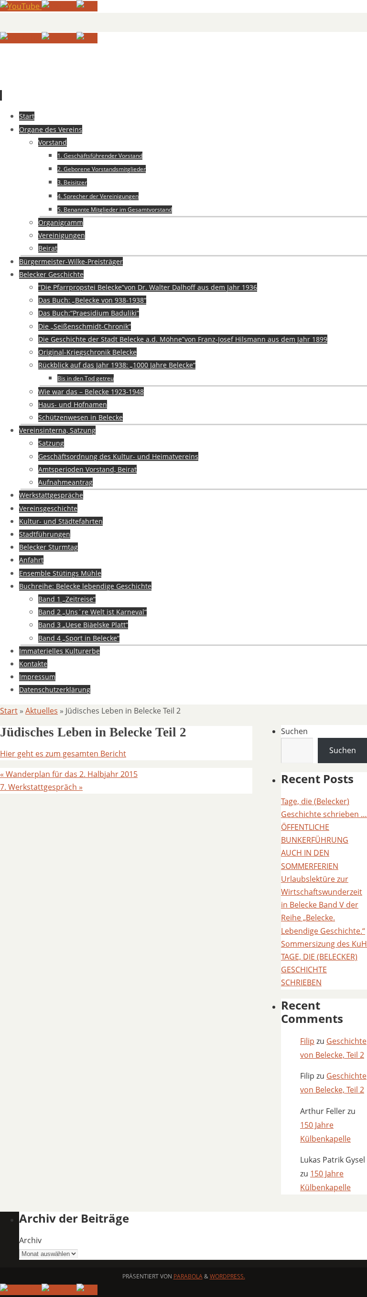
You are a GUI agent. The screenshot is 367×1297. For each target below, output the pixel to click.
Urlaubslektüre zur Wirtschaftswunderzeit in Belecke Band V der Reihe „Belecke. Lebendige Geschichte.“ (323, 905)
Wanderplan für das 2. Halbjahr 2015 (69, 774)
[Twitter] (59, 6)
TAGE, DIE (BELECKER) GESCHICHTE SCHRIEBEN (319, 969)
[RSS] (86, 6)
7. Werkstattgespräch (41, 787)
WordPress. (227, 1276)
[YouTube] (21, 6)
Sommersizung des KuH (324, 944)
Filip (307, 1041)
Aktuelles (41, 710)
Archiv (30, 1240)
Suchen (294, 731)
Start (9, 710)
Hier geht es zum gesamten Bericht (63, 753)
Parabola (188, 1276)
